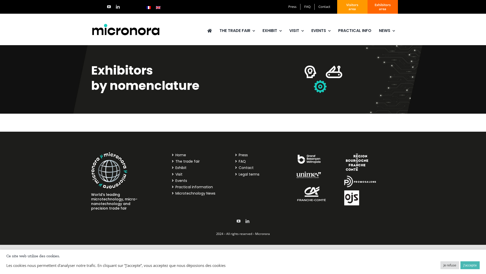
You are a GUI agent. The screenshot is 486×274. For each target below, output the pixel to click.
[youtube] (109, 7)
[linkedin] (118, 7)
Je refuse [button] (449, 265)
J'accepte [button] (470, 265)
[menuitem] (148, 7)
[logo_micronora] (125, 24)
